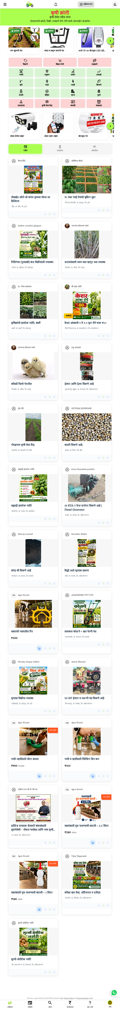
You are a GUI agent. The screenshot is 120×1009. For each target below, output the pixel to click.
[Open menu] (5, 4)
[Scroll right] (110, 41)
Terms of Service (83, 998)
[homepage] (30, 4)
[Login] (115, 4)
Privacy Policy (69, 998)
